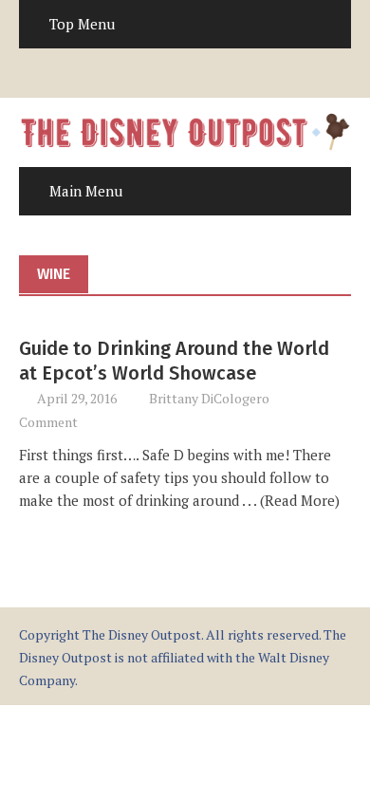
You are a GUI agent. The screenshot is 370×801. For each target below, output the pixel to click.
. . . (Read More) (289, 500)
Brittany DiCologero (209, 398)
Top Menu (82, 23)
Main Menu (85, 190)
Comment (48, 422)
